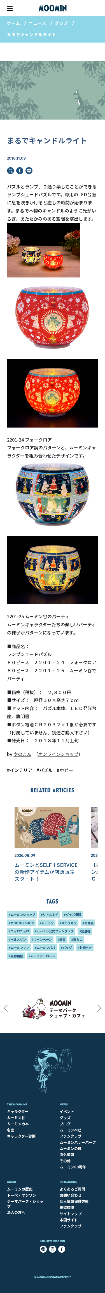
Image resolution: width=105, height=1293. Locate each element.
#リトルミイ (49, 914)
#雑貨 (61, 939)
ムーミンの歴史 (19, 1189)
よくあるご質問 (72, 1189)
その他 (65, 1160)
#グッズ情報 (72, 914)
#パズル (44, 770)
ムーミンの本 (18, 1123)
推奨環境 (67, 1207)
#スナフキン (68, 923)
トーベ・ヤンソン (21, 1195)
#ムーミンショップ (22, 914)
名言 (10, 1130)
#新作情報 (16, 956)
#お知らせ (85, 947)
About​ (12, 1182)
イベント (67, 1111)
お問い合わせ (70, 1195)
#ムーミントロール (42, 956)
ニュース (37, 23)
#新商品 (88, 923)
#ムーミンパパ (45, 947)
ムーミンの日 (70, 1148)
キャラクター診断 (21, 1136)
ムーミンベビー (72, 1130)
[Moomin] (53, 8)
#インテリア (19, 770)
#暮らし (76, 939)
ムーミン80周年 (73, 1166)
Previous (5, 1008)
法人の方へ (16, 1212)
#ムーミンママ (19, 947)
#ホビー (65, 770)
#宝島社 (84, 931)
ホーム (13, 23)
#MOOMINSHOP (21, 923)
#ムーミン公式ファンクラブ (54, 931)
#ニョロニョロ (19, 931)
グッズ (61, 23)
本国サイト (69, 1219)
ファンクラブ (70, 1136)
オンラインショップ (58, 754)
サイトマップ (70, 1213)
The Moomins (17, 1104)
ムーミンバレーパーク (78, 1142)
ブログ (65, 1123)
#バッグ (66, 947)
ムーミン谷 (16, 1117)
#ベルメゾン (17, 939)
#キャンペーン (42, 939)
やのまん (22, 754)
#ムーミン (46, 923)
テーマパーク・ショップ (25, 1203)
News (64, 1104)
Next (99, 1008)
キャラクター (18, 1111)
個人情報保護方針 (74, 1201)
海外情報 (67, 1154)
